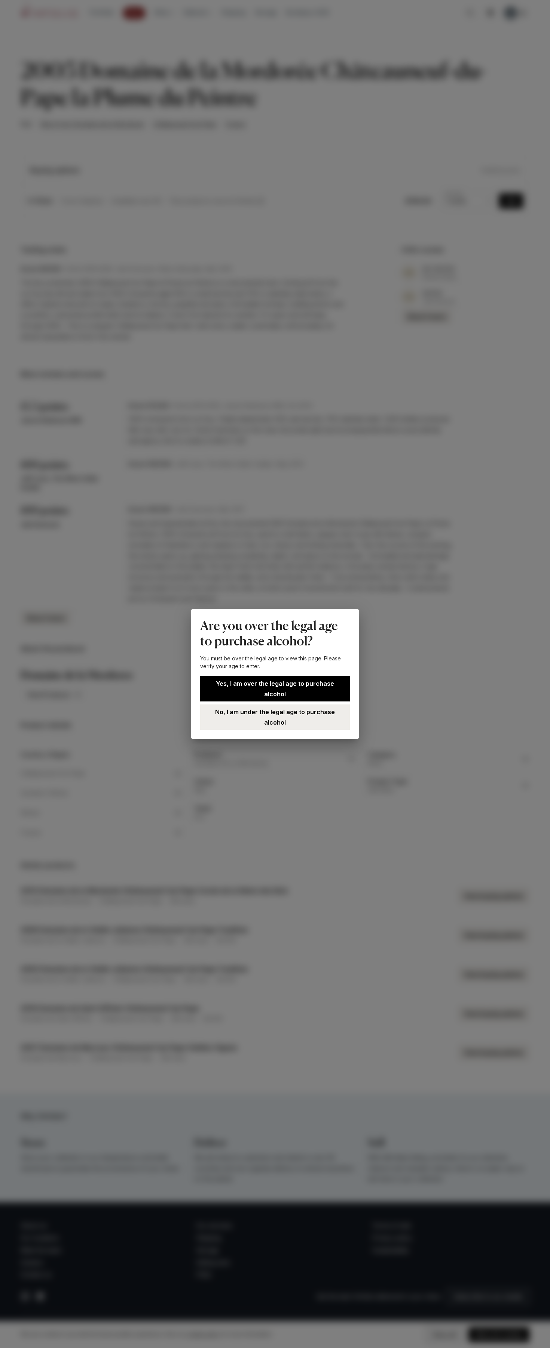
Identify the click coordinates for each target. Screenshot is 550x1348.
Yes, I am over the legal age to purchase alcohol (275, 689)
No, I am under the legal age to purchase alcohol (275, 717)
